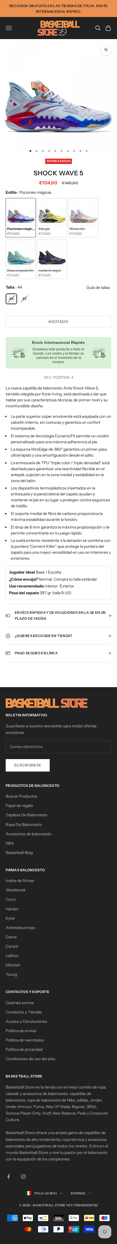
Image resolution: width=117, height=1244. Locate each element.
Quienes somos (20, 1002)
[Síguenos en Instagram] (23, 1176)
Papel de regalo (19, 805)
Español (78, 1193)
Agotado (58, 321)
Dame (11, 937)
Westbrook (16, 889)
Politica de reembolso (25, 1040)
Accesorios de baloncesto (28, 833)
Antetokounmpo (20, 927)
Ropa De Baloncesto (24, 824)
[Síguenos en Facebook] (8, 1176)
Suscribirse (27, 765)
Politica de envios (21, 1030)
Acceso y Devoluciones (26, 1021)
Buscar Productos (21, 796)
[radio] (21, 217)
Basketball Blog (19, 852)
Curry (11, 899)
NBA (10, 843)
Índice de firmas (20, 880)
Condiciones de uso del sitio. (31, 1058)
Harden (12, 908)
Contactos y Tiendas (24, 1012)
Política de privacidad (24, 1049)
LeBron (12, 955)
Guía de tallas (98, 287)
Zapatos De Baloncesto (26, 814)
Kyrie (10, 918)
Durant (12, 946)
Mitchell (13, 965)
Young (11, 974)
